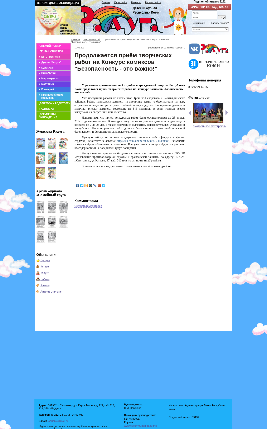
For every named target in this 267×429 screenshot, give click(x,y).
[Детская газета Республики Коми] (114, 19)
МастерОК (47, 83)
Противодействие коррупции (52, 96)
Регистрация (198, 23)
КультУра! (47, 67)
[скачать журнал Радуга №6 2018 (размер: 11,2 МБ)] (40, 178)
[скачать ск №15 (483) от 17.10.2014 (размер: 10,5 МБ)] (52, 211)
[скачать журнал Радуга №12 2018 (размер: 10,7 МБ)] (40, 148)
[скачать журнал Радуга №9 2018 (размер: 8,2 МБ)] (40, 163)
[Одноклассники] (86, 185)
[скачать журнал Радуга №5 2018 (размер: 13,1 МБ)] (52, 178)
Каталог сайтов (153, 2)
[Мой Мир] (90, 185)
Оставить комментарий (88, 205)
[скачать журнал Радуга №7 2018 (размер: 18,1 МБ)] (63, 163)
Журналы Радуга (50, 131)
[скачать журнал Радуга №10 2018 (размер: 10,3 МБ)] (63, 148)
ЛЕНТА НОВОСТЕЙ (51, 51)
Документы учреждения (48, 116)
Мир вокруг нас (50, 78)
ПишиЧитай (48, 73)
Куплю (44, 266)
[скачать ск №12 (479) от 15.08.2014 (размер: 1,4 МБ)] (52, 226)
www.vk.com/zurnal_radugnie (140, 425)
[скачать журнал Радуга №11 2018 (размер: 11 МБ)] (52, 148)
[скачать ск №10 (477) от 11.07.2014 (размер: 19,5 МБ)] (40, 241)
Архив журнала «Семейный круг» (51, 193)
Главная (106, 2)
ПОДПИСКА (46, 108)
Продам (45, 260)
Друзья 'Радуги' (51, 62)
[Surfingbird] (104, 185)
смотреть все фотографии (209, 126)
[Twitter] (82, 185)
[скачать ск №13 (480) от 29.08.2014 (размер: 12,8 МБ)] (40, 226)
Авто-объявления (51, 291)
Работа (44, 279)
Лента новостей (91, 39)
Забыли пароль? (220, 23)
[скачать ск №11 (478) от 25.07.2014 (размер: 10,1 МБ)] (63, 226)
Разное (44, 285)
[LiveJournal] (95, 185)
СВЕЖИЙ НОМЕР (50, 45)
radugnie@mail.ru (58, 421)
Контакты (136, 2)
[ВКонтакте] (77, 185)
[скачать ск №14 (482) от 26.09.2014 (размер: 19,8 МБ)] (63, 211)
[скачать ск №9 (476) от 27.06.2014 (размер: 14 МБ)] (52, 241)
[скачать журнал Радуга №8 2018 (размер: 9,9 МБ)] (52, 163)
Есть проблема (50, 56)
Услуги (44, 272)
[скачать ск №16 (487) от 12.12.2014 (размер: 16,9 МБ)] (40, 211)
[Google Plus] (99, 185)
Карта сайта (120, 2)
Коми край (47, 89)
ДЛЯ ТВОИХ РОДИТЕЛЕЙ (55, 103)
